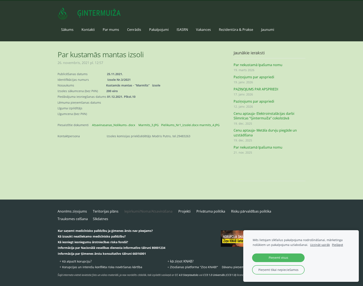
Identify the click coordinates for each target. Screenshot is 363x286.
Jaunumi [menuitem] (267, 29)
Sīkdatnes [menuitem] (100, 219)
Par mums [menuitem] (111, 29)
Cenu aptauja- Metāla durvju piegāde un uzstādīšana (265, 132)
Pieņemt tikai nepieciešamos (278, 270)
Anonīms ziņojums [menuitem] (72, 211)
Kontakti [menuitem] (88, 29)
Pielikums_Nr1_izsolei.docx (180, 125)
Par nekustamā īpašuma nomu (258, 65)
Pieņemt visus (278, 258)
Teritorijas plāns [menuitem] (105, 211)
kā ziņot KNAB (181, 261)
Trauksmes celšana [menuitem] (73, 219)
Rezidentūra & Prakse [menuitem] (236, 29)
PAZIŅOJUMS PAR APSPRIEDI (256, 89)
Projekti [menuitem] (184, 211)
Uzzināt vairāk (320, 245)
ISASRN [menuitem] (182, 29)
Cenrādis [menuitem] (134, 29)
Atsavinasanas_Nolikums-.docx (113, 125)
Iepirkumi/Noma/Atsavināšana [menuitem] (148, 211)
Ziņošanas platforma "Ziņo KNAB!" (194, 267)
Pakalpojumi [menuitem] (159, 29)
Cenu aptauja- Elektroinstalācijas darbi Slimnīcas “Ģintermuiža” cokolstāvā (264, 115)
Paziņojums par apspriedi (254, 77)
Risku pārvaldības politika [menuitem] (251, 211)
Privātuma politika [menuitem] (210, 211)
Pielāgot (337, 245)
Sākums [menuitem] (67, 29)
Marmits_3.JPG (148, 125)
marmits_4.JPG (209, 125)
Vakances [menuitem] (203, 29)
